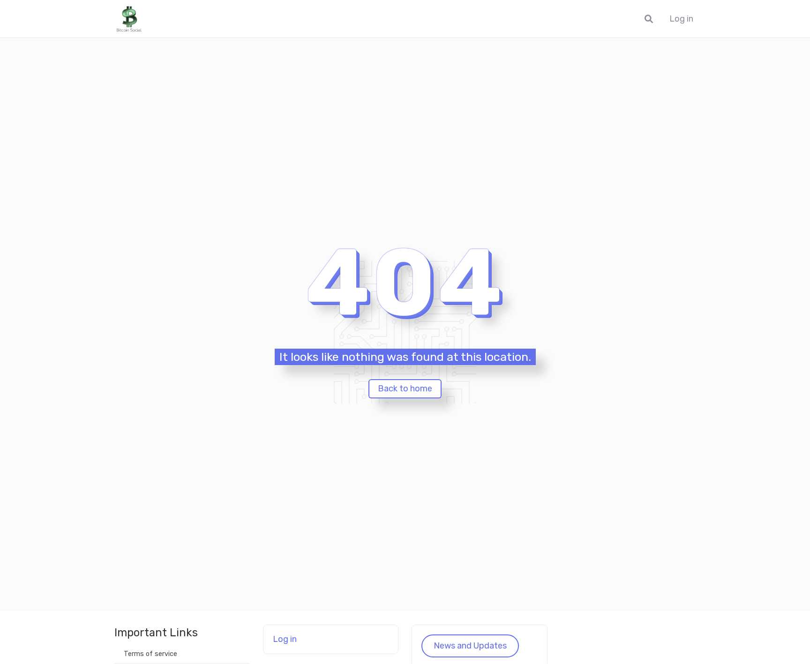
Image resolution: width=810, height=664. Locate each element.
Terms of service (150, 654)
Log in (681, 19)
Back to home (405, 388)
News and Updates (470, 646)
